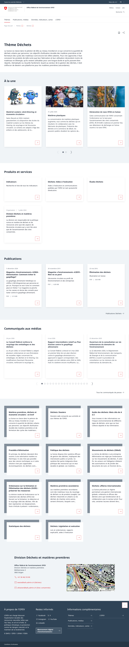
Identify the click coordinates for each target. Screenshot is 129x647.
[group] (23, 116)
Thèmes (71, 615)
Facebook (41, 615)
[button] (7, 19)
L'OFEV (102, 615)
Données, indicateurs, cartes (78, 626)
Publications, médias (76, 621)
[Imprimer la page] (119, 32)
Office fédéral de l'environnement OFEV (40, 8)
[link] (23, 423)
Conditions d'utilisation (11, 644)
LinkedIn (41, 623)
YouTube (53, 619)
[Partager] (123, 32)
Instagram (42, 619)
